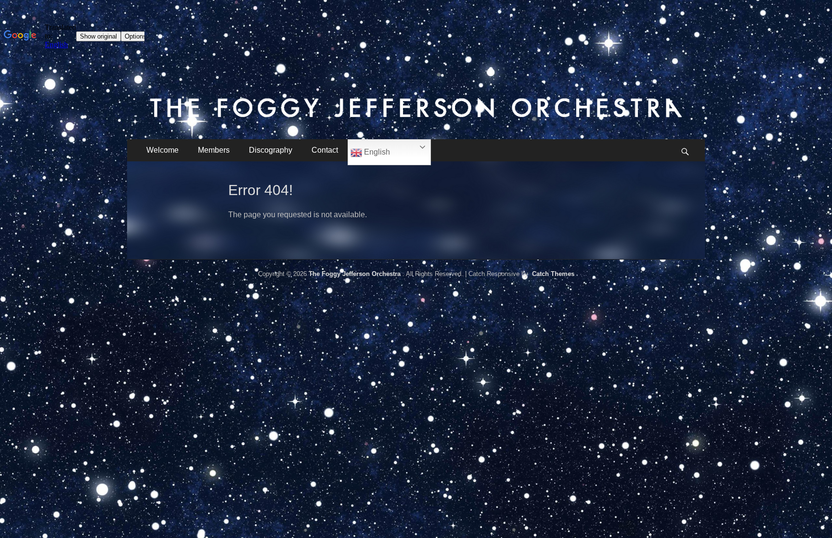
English (376, 152)
